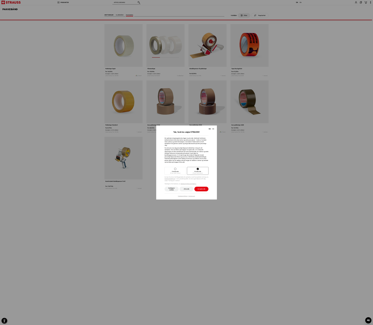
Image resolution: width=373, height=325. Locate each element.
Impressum (191, 196)
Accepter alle (201, 189)
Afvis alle (186, 189)
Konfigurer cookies (171, 189)
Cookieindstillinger (170, 178)
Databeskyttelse (182, 196)
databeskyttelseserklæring (188, 184)
